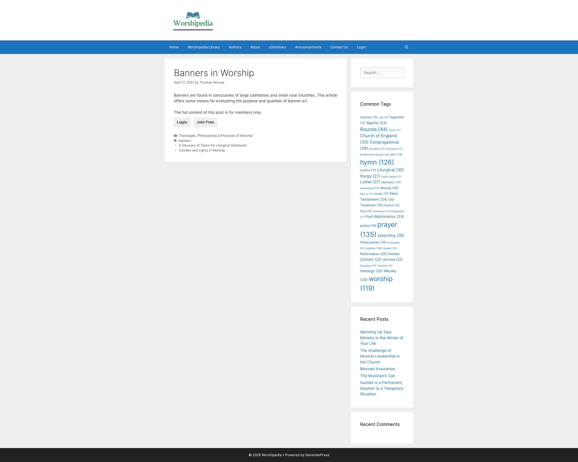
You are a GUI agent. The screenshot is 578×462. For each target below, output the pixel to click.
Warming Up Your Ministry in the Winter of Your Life (381, 338)
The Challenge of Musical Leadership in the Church (380, 356)
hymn (377, 162)
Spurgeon (368, 265)
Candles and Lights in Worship (202, 150)
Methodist (391, 182)
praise (368, 226)
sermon (393, 259)
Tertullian (384, 265)
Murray (366, 194)
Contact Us (339, 47)
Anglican (369, 117)
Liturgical (390, 169)
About (255, 47)
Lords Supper (391, 176)
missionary (369, 188)
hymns (368, 170)
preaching (391, 235)
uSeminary (277, 47)
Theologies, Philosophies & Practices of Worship (216, 135)
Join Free (205, 122)
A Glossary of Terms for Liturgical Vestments (213, 145)
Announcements (308, 47)
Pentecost (381, 211)
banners (185, 140)
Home (174, 47)
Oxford (392, 205)
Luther (370, 181)
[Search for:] (382, 72)
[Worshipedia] (193, 20)
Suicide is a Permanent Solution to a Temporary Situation (381, 388)
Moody (389, 188)
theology (371, 271)
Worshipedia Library (204, 47)
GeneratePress (317, 455)
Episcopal (394, 148)
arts (383, 117)
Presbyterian (373, 242)
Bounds (374, 129)
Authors (235, 47)
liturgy (370, 176)
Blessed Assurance (377, 369)
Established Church (374, 154)
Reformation (373, 254)
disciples (377, 148)
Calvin (395, 130)
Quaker (390, 248)
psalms (374, 248)
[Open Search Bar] (406, 47)
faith (396, 154)
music (381, 193)
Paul (366, 211)
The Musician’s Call (377, 376)
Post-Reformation (384, 216)
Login (361, 47)
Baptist (377, 123)
